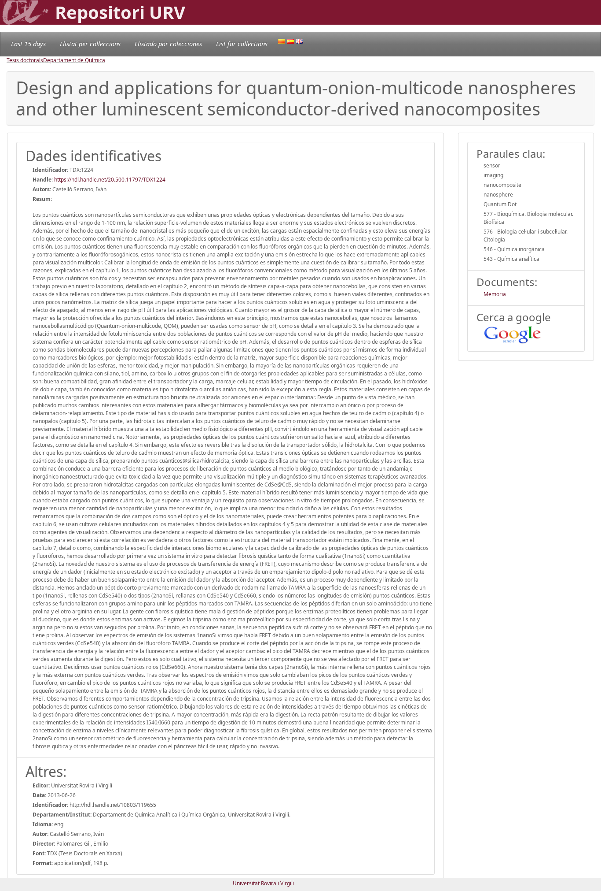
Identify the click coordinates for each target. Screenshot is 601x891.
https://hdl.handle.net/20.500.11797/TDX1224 (109, 179)
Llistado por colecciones (168, 44)
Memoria (495, 294)
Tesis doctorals (25, 60)
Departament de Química (74, 60)
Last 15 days (28, 44)
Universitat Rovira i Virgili (263, 883)
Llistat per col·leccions (90, 44)
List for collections (242, 44)
